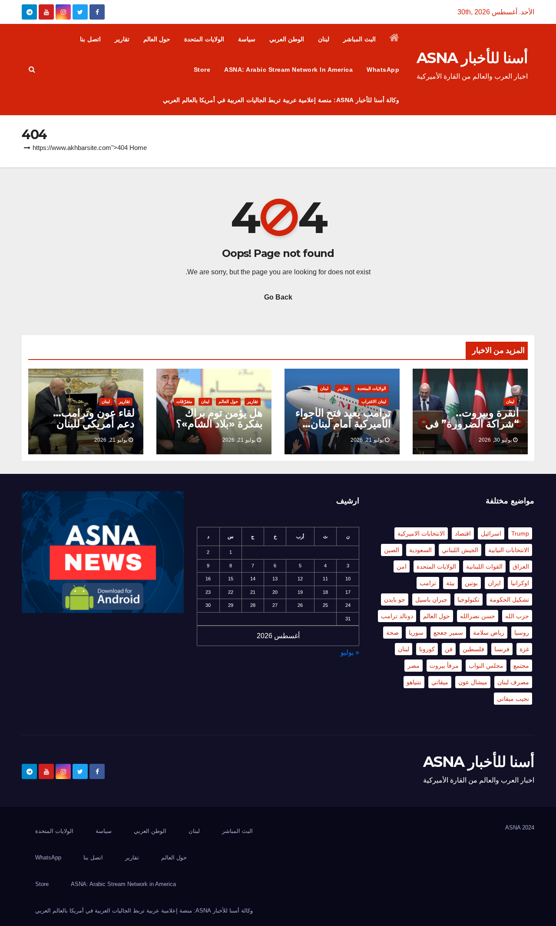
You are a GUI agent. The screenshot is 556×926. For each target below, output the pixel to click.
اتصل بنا (90, 39)
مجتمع (521, 665)
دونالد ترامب (397, 616)
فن (449, 649)
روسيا (521, 632)
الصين (391, 549)
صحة (392, 632)
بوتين (471, 583)
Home (138, 147)
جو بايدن (394, 599)
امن (402, 566)
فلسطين (473, 649)
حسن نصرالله (477, 616)
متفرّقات (184, 401)
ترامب (428, 583)
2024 (528, 827)
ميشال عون (472, 682)
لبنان (323, 39)
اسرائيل (491, 533)
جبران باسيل (431, 599)
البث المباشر (359, 39)
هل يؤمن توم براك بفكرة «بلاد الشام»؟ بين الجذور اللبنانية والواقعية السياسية (219, 429)
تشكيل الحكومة (509, 599)
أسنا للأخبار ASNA (472, 58)
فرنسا (502, 649)
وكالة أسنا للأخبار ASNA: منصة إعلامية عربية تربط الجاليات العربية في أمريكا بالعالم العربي (281, 100)
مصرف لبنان (513, 682)
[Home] (395, 39)
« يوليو (350, 652)
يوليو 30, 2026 (495, 440)
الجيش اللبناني (460, 549)
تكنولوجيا (468, 599)
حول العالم (157, 39)
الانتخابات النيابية (508, 549)
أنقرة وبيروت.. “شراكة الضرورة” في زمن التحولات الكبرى (472, 423)
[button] (32, 69)
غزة (524, 649)
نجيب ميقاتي (513, 698)
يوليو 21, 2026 (367, 440)
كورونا (427, 649)
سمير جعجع (448, 632)
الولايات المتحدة (204, 39)
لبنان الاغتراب (373, 401)
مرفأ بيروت (444, 665)
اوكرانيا (520, 583)
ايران (494, 583)
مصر (413, 665)
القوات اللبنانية (484, 566)
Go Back (278, 297)
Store (202, 69)
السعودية (420, 549)
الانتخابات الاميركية (421, 533)
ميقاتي (439, 682)
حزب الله (517, 616)
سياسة (246, 39)
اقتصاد (463, 533)
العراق (521, 566)
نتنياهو (414, 682)
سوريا (416, 632)
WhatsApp (383, 69)
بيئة (450, 583)
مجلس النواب (486, 665)
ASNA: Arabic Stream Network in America (288, 69)
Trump (520, 533)
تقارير (122, 39)
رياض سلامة (488, 632)
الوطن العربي (286, 39)
